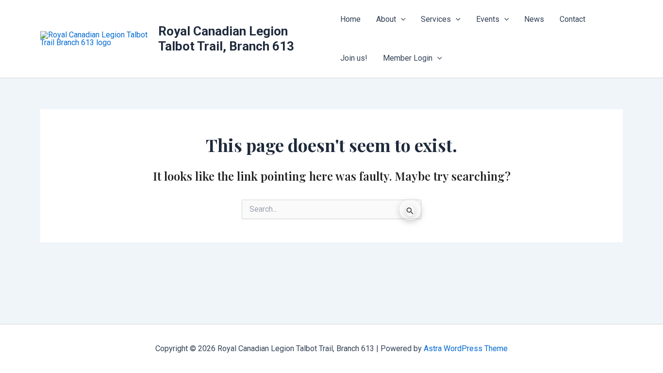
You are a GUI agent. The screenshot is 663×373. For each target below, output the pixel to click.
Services (436, 19)
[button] (401, 19)
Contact (572, 19)
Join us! (353, 58)
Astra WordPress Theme (466, 348)
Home (350, 19)
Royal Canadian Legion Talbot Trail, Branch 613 (226, 38)
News (534, 19)
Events (487, 19)
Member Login (407, 58)
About (386, 19)
